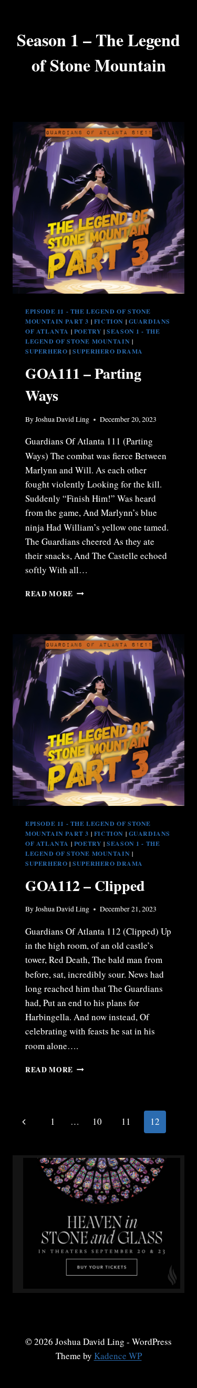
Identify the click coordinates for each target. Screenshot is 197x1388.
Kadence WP (118, 1356)
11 (126, 1121)
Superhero (46, 351)
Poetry (88, 331)
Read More (54, 593)
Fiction (108, 321)
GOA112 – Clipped (85, 885)
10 (97, 1121)
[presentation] (98, 208)
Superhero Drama (107, 351)
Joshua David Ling (62, 419)
